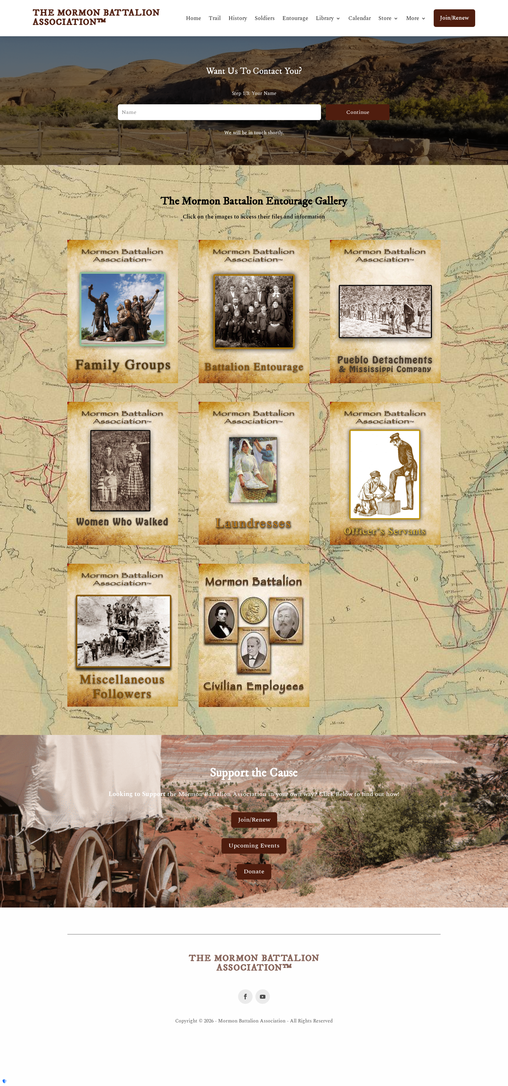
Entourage (295, 18)
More (412, 18)
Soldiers (265, 18)
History (237, 18)
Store (385, 18)
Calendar (359, 18)
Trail (215, 18)
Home (193, 18)
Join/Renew (454, 18)
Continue (357, 112)
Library (325, 18)
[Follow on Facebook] (245, 996)
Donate (254, 871)
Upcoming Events (254, 845)
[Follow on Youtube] (262, 996)
